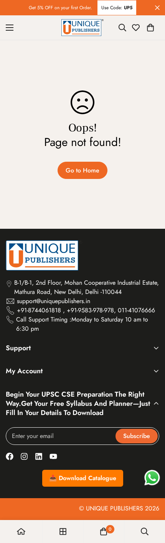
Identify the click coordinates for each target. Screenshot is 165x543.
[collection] (63, 531)
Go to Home (82, 170)
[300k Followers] (9, 456)
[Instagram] (24, 456)
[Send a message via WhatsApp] (152, 478)
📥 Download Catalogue (82, 478)
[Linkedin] (39, 456)
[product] (21, 531)
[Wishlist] (136, 27)
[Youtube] (53, 456)
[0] (150, 27)
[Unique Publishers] (82, 27)
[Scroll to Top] (151, 502)
